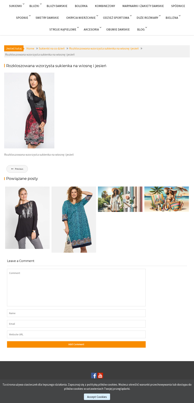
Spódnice (178, 6)
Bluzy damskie (57, 6)
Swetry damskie (47, 18)
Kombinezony (105, 6)
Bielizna (172, 18)
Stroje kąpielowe (62, 29)
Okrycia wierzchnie (81, 18)
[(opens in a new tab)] (74, 220)
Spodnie (22, 18)
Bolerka (81, 6)
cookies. (112, 384)
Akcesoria (91, 29)
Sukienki (15, 6)
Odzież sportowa (116, 18)
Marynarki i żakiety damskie (143, 6)
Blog (141, 29)
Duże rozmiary (147, 18)
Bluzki (34, 6)
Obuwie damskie (118, 29)
